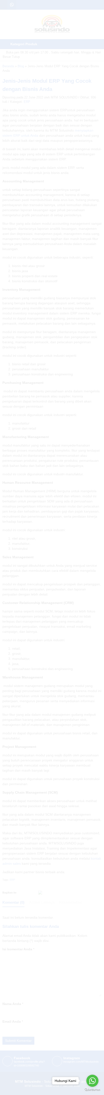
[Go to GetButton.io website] (92, 1090)
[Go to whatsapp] (92, 1081)
